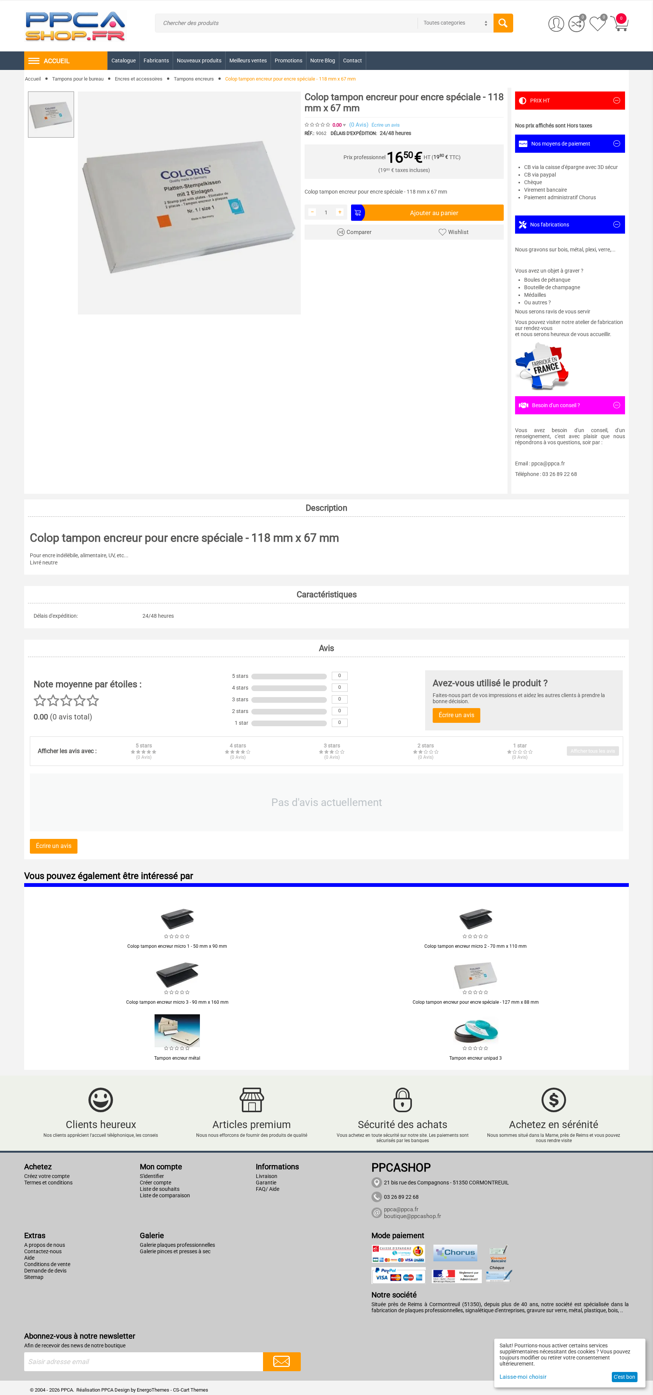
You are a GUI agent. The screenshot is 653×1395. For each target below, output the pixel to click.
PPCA (107, 1390)
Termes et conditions (48, 1183)
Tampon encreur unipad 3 (475, 1058)
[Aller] (282, 1361)
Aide (29, 1258)
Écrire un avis (385, 124)
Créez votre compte (47, 1176)
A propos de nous (44, 1245)
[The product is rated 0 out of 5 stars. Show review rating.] (177, 936)
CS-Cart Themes (190, 1390)
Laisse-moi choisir (523, 1376)
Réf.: (309, 133)
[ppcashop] (75, 25)
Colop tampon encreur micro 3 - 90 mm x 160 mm (177, 1002)
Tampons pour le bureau (78, 79)
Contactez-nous (43, 1251)
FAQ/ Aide (267, 1189)
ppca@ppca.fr (401, 1209)
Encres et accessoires (138, 79)
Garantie (266, 1183)
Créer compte (155, 1183)
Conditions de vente (47, 1264)
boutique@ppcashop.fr (412, 1216)
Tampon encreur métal (177, 1058)
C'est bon (624, 1377)
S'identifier (152, 1176)
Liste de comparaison (165, 1195)
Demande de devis (45, 1271)
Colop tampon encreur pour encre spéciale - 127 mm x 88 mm (476, 1002)
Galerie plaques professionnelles (177, 1245)
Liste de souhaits (159, 1189)
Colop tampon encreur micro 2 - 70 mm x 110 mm (475, 946)
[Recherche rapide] (503, 23)
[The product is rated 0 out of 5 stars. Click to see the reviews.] (318, 124)
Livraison (266, 1176)
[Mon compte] (556, 24)
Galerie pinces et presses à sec (175, 1251)
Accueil (33, 79)
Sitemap (33, 1277)
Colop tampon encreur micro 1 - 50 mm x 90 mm (177, 946)
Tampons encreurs (194, 79)
